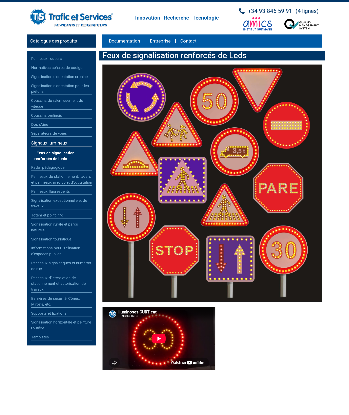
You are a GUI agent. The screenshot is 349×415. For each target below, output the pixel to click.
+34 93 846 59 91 (270, 11)
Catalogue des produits (53, 41)
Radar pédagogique (47, 167)
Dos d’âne (39, 124)
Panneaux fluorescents (50, 191)
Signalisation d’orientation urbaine (59, 76)
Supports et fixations (48, 313)
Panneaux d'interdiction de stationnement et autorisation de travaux (58, 284)
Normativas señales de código (57, 67)
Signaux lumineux (49, 143)
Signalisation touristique (51, 239)
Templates (40, 337)
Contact (188, 41)
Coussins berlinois (46, 115)
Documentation (124, 41)
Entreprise (160, 41)
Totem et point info (47, 215)
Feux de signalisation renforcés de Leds (54, 156)
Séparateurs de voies (49, 133)
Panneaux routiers (46, 58)
